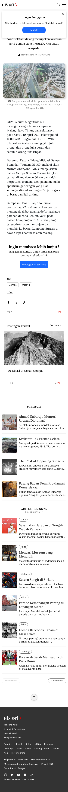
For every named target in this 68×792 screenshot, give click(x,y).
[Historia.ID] (9, 4)
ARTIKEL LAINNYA (34, 508)
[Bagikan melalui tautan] (23, 302)
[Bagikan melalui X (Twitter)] (16, 302)
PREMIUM (34, 406)
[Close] (63, 14)
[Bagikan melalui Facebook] (8, 302)
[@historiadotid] (18, 774)
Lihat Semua (55, 325)
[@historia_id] (12, 774)
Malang (26, 284)
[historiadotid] (5, 774)
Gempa (13, 284)
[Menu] (64, 4)
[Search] (58, 4)
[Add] (34, 80)
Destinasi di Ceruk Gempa (25, 370)
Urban (10, 292)
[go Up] (34, 697)
